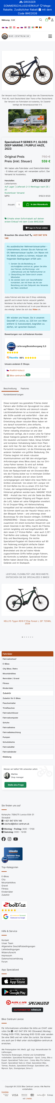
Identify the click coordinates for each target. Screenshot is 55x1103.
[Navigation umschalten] (42, 36)
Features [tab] (25, 388)
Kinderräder (7, 891)
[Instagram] (8, 838)
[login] (51, 19)
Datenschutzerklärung (12, 958)
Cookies (5, 1092)
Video (35, 309)
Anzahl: (11, 204)
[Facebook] (4, 838)
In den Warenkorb (39, 204)
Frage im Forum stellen (38, 228)
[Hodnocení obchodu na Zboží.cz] (15, 904)
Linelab (29, 1098)
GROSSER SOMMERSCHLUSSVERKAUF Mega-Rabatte (27, 5)
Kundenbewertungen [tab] (13, 394)
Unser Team (7, 943)
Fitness (5, 888)
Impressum (7, 955)
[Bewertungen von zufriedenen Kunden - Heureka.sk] (13, 357)
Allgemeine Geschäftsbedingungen (18, 946)
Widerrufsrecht (9, 952)
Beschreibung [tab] (10, 388)
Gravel (5, 885)
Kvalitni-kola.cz (17, 370)
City (4, 879)
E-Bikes (5, 876)
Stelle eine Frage (15, 785)
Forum (5, 961)
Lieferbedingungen (11, 949)
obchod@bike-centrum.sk (16, 823)
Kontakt (5, 940)
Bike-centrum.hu (17, 375)
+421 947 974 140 (13, 820)
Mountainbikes (9, 882)
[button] (22, 637)
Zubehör (6, 895)
